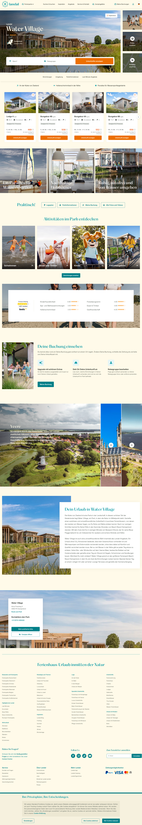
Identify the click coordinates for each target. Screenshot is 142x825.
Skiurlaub (4, 726)
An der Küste (75, 678)
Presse (38, 785)
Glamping (39, 683)
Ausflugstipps (41, 704)
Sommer (39, 723)
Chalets (108, 683)
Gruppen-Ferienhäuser (78, 718)
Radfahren (5, 728)
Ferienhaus (109, 681)
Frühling (39, 720)
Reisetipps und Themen (44, 674)
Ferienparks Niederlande (9, 686)
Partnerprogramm (41, 782)
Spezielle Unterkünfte (78, 691)
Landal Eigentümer (76, 776)
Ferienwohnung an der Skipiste (80, 709)
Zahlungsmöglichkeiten (8, 779)
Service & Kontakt (83, 4)
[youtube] (90, 757)
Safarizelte (109, 692)
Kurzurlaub (5, 709)
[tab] (50, 445)
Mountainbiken (6, 731)
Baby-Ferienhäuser (77, 706)
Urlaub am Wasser (77, 686)
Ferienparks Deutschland (9, 678)
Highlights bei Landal (8, 703)
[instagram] (79, 757)
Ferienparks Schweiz (8, 683)
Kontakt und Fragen (7, 770)
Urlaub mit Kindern (111, 711)
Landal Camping (75, 773)
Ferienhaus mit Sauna (78, 697)
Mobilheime (109, 695)
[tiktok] (84, 757)
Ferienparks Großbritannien (10, 698)
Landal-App (74, 770)
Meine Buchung (91, 205)
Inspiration (61, 4)
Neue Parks (5, 712)
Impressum (5, 776)
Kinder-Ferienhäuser (77, 703)
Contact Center (7, 759)
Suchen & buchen (49, 4)
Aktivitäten (109, 726)
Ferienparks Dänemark (8, 689)
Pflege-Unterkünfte (77, 723)
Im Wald (74, 681)
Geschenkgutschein (8, 782)
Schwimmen (5, 740)
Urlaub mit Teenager (112, 718)
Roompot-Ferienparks (8, 718)
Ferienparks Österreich (8, 681)
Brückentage (40, 732)
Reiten (4, 737)
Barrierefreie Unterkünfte (79, 715)
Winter (39, 729)
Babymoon (40, 695)
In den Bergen (76, 683)
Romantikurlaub (41, 707)
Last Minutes (5, 706)
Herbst (39, 726)
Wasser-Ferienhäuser (112, 707)
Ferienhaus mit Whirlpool (79, 720)
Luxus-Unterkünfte (77, 700)
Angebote (71, 4)
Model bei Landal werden (44, 779)
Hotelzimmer (110, 686)
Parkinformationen (69, 205)
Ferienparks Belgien (7, 692)
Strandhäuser (110, 698)
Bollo (107, 723)
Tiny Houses (110, 701)
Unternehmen (40, 770)
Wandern (4, 734)
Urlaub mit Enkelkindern (113, 720)
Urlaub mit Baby (110, 715)
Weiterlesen (57, 187)
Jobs (38, 776)
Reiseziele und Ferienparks (10, 674)
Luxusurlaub (40, 686)
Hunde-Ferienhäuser (77, 712)
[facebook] (73, 757)
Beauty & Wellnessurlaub (44, 710)
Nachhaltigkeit (41, 773)
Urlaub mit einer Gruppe (44, 698)
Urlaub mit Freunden (43, 681)
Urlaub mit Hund (41, 689)
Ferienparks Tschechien (9, 695)
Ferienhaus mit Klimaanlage (79, 694)
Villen (108, 704)
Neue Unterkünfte (7, 715)
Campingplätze (100, 4)
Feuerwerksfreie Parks (43, 701)
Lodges (108, 689)
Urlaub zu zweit (41, 692)
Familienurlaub (41, 678)
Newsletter (5, 773)
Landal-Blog (40, 718)
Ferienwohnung (110, 678)
